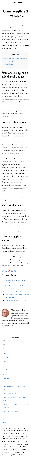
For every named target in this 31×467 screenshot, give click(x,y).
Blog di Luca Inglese (15, 2)
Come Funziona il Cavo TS (11, 411)
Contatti (4, 422)
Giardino (5, 357)
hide (17, 54)
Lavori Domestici (8, 370)
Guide (4, 361)
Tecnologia (6, 378)
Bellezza (5, 345)
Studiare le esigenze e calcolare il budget (14, 58)
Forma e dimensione (9, 61)
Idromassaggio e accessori (10, 67)
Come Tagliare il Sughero (10, 393)
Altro (4, 341)
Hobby (5, 366)
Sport (4, 374)
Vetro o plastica (7, 64)
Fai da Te (5, 353)
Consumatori (7, 349)
